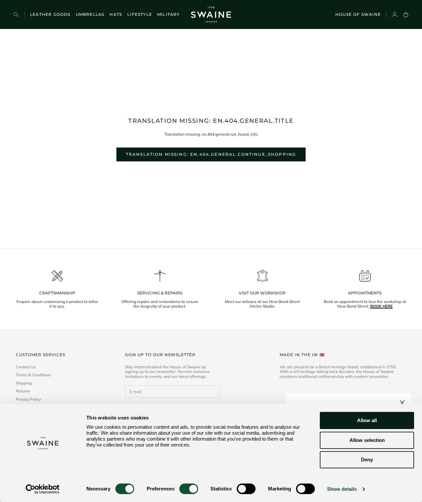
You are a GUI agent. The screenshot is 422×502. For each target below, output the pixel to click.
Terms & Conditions (33, 375)
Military (168, 14)
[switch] (188, 489)
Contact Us (26, 367)
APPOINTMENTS (364, 293)
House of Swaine (358, 14)
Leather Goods (50, 14)
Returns (23, 391)
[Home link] (211, 14)
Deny (367, 459)
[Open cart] (406, 14)
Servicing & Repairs (159, 293)
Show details (342, 489)
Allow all (367, 420)
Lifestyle (139, 14)
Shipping (24, 383)
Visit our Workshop (262, 293)
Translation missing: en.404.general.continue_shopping (211, 154)
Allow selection (367, 440)
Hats (115, 14)
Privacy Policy (28, 399)
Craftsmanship (57, 293)
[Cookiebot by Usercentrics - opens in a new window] (43, 489)
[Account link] (395, 14)
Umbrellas (90, 14)
